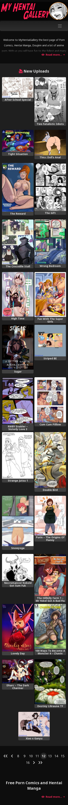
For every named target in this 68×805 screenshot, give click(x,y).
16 (28, 762)
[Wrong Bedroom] (50, 242)
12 (43, 756)
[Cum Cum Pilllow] (50, 399)
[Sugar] (18, 347)
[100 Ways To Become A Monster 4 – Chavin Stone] (50, 626)
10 (31, 756)
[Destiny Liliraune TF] (50, 681)
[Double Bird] (50, 460)
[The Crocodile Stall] (18, 242)
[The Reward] (18, 187)
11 (37, 756)
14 (56, 756)
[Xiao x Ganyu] (34, 724)
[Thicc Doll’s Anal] (50, 142)
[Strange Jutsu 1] (18, 455)
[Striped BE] (50, 340)
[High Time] (18, 294)
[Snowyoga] (18, 521)
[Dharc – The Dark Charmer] (18, 671)
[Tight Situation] (18, 141)
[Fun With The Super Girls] (50, 294)
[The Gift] (50, 187)
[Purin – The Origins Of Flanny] (50, 515)
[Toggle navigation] (59, 26)
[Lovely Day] (18, 627)
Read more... (54, 54)
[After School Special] (18, 87)
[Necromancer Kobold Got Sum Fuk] (18, 567)
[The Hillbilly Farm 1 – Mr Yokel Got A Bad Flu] (50, 575)
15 (62, 756)
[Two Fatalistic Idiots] (50, 99)
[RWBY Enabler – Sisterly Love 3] (18, 400)
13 (50, 756)
